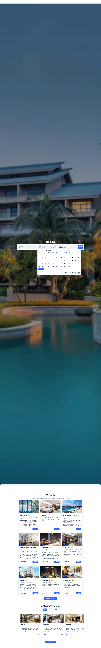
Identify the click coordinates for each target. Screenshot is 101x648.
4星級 (56, 609)
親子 (50, 609)
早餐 (45, 609)
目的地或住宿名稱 (21, 246)
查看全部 (50, 641)
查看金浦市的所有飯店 (50, 598)
